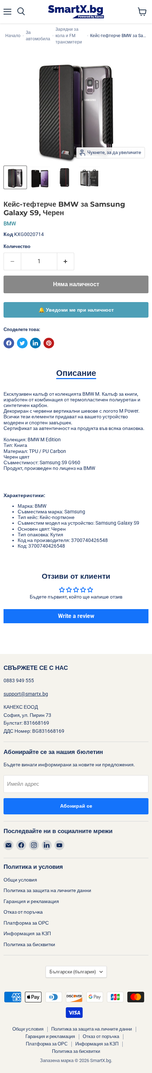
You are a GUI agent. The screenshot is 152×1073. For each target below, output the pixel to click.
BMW (10, 223)
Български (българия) (72, 971)
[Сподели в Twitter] (22, 343)
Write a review (76, 616)
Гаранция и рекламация (31, 901)
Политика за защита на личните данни (47, 890)
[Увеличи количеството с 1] (66, 261)
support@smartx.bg (26, 694)
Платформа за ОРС (26, 923)
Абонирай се (76, 806)
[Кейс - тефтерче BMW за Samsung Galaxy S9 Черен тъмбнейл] (15, 177)
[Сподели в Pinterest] (48, 343)
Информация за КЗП (27, 933)
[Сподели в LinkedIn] (35, 343)
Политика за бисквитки (29, 944)
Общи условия (20, 880)
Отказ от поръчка (23, 912)
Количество (17, 246)
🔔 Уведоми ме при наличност (76, 310)
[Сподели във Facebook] (9, 343)
